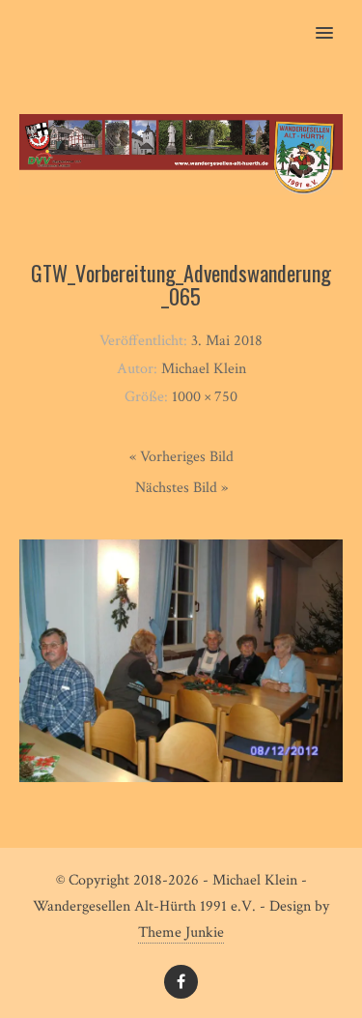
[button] (335, 20)
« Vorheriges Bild (181, 457)
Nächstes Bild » (181, 488)
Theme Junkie (181, 932)
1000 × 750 (204, 397)
